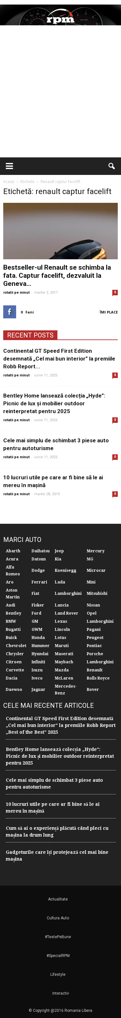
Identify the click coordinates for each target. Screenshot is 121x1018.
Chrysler (15, 654)
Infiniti (38, 662)
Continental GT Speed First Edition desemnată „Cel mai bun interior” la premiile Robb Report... (59, 359)
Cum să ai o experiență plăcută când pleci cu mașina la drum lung (57, 832)
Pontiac (94, 646)
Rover (93, 689)
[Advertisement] (60, 93)
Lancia (62, 605)
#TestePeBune (58, 937)
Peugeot (95, 637)
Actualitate (58, 899)
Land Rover (66, 613)
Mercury (96, 551)
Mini (91, 582)
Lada (60, 582)
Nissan (93, 605)
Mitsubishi (97, 593)
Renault (95, 670)
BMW (11, 621)
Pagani (94, 629)
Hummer (41, 646)
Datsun (39, 559)
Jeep (59, 551)
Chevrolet (16, 646)
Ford (36, 613)
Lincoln (62, 629)
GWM (37, 629)
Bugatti (13, 629)
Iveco (37, 678)
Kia (58, 559)
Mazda (62, 670)
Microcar (96, 570)
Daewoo (14, 689)
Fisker (38, 605)
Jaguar (38, 689)
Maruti (62, 646)
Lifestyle (58, 974)
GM (35, 621)
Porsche (95, 654)
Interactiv (60, 993)
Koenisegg (65, 570)
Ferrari (39, 582)
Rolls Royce (98, 678)
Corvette (15, 670)
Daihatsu (41, 551)
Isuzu (37, 670)
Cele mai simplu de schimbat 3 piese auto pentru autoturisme (54, 784)
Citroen (14, 662)
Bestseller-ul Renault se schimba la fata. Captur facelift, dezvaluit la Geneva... (57, 276)
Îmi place (109, 312)
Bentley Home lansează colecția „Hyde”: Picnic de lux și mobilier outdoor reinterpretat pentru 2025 (54, 403)
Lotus (60, 637)
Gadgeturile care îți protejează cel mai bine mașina (57, 856)
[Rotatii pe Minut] (60, 15)
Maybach (64, 662)
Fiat (35, 593)
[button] (112, 166)
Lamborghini (68, 593)
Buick (11, 637)
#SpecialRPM (58, 955)
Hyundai (40, 654)
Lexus (61, 621)
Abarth (13, 551)
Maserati (64, 654)
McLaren (64, 678)
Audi (10, 605)
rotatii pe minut (16, 292)
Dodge (38, 570)
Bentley (13, 613)
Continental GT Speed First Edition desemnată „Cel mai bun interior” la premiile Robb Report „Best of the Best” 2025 (61, 725)
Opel (91, 613)
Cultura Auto (58, 918)
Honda (38, 637)
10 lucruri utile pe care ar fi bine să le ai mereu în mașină (53, 808)
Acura (12, 559)
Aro (10, 582)
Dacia (11, 678)
